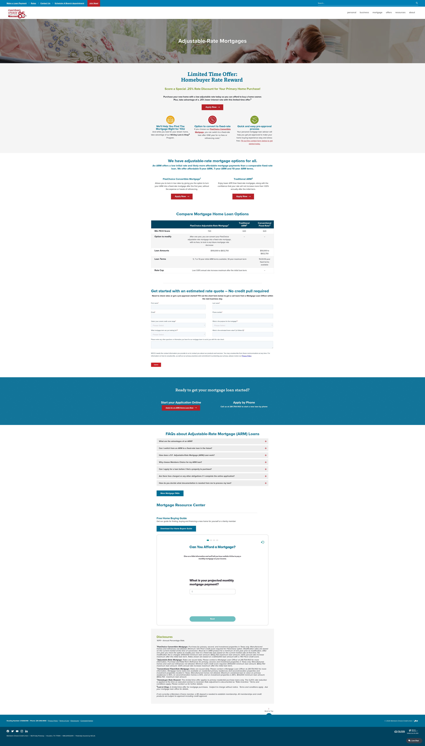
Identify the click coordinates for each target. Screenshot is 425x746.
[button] (212, 441)
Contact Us (45, 3)
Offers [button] (389, 12)
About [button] (412, 12)
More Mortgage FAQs (170, 493)
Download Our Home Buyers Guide (178, 528)
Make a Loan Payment (17, 3)
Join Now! (93, 3)
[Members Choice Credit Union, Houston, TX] (17, 13)
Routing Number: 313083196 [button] (17, 721)
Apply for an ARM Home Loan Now (179, 408)
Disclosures (75, 721)
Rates (33, 3)
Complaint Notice (87, 721)
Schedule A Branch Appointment (69, 3)
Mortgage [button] (377, 12)
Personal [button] (351, 12)
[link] (412, 731)
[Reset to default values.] (262, 543)
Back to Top (269, 711)
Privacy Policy (53, 721)
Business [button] (364, 12)
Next (212, 619)
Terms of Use (64, 721)
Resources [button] (400, 12)
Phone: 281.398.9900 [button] (38, 721)
